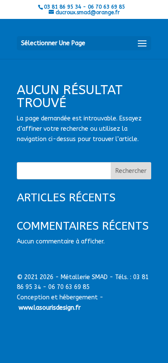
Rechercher (130, 171)
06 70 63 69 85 (69, 287)
